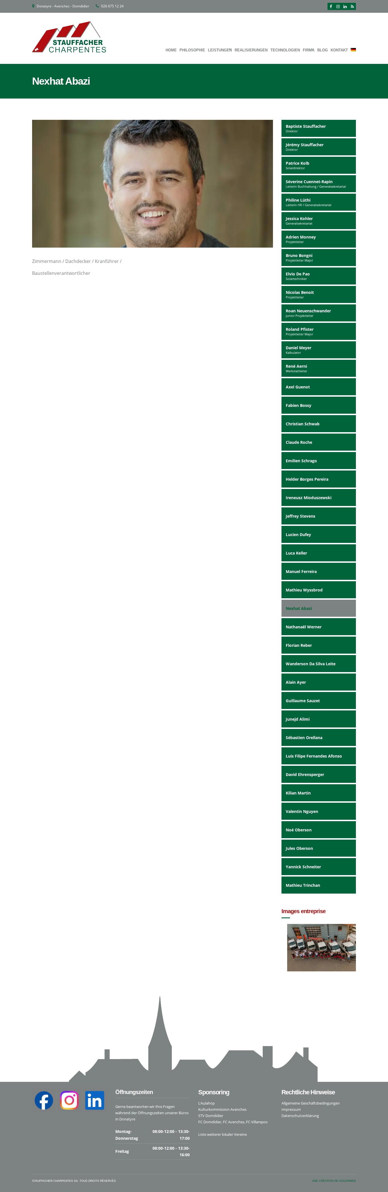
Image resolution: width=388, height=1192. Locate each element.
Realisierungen (251, 50)
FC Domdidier (209, 1121)
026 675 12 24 (112, 6)
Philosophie (192, 50)
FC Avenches (233, 1121)
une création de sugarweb (334, 1180)
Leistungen (220, 50)
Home (171, 50)
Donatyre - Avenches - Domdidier (63, 6)
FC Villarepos (257, 1121)
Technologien (285, 50)
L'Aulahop (206, 1103)
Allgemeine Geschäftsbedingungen (310, 1103)
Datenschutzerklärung (300, 1115)
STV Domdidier (210, 1115)
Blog (322, 50)
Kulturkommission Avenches (222, 1109)
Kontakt (339, 50)
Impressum (291, 1109)
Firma (308, 50)
